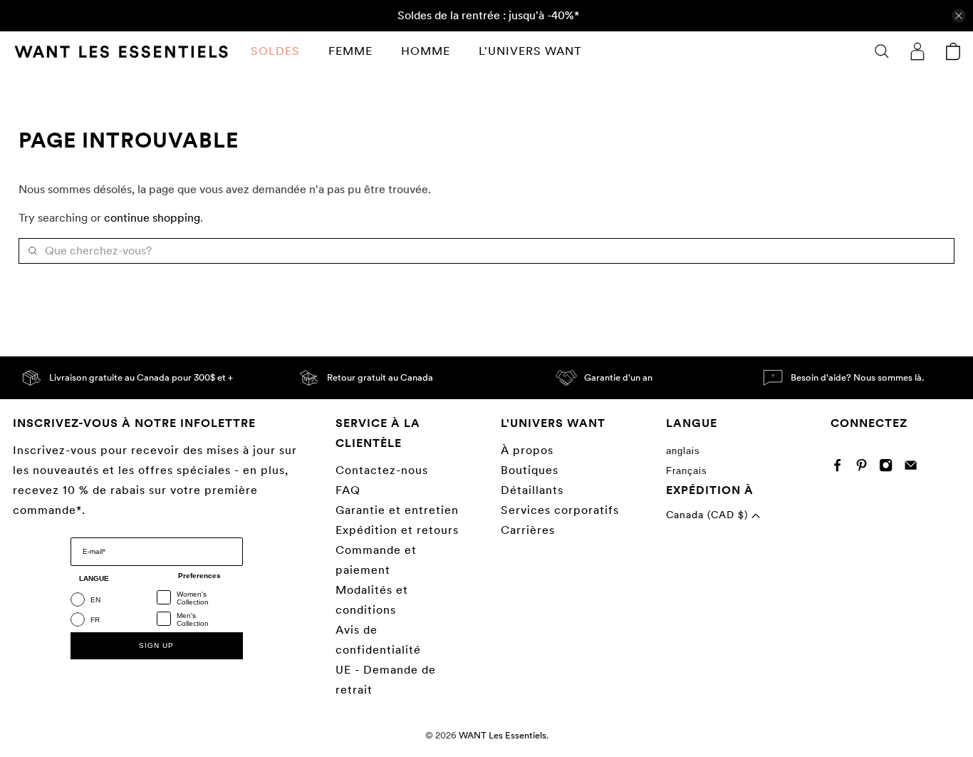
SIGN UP (156, 645)
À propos (527, 450)
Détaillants (532, 490)
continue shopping (152, 218)
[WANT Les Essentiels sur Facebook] (841, 468)
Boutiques (529, 470)
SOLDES (275, 51)
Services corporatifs (560, 510)
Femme (350, 51)
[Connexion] (917, 51)
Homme (425, 51)
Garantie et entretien (397, 510)
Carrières (528, 530)
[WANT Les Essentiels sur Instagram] (889, 468)
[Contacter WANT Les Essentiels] (914, 468)
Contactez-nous (381, 470)
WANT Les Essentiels (502, 735)
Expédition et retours (397, 530)
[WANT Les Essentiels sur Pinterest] (865, 468)
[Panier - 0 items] (953, 51)
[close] (959, 16)
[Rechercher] (882, 51)
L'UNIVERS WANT (530, 51)
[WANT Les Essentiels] (121, 51)
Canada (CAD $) (708, 514)
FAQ (347, 490)
